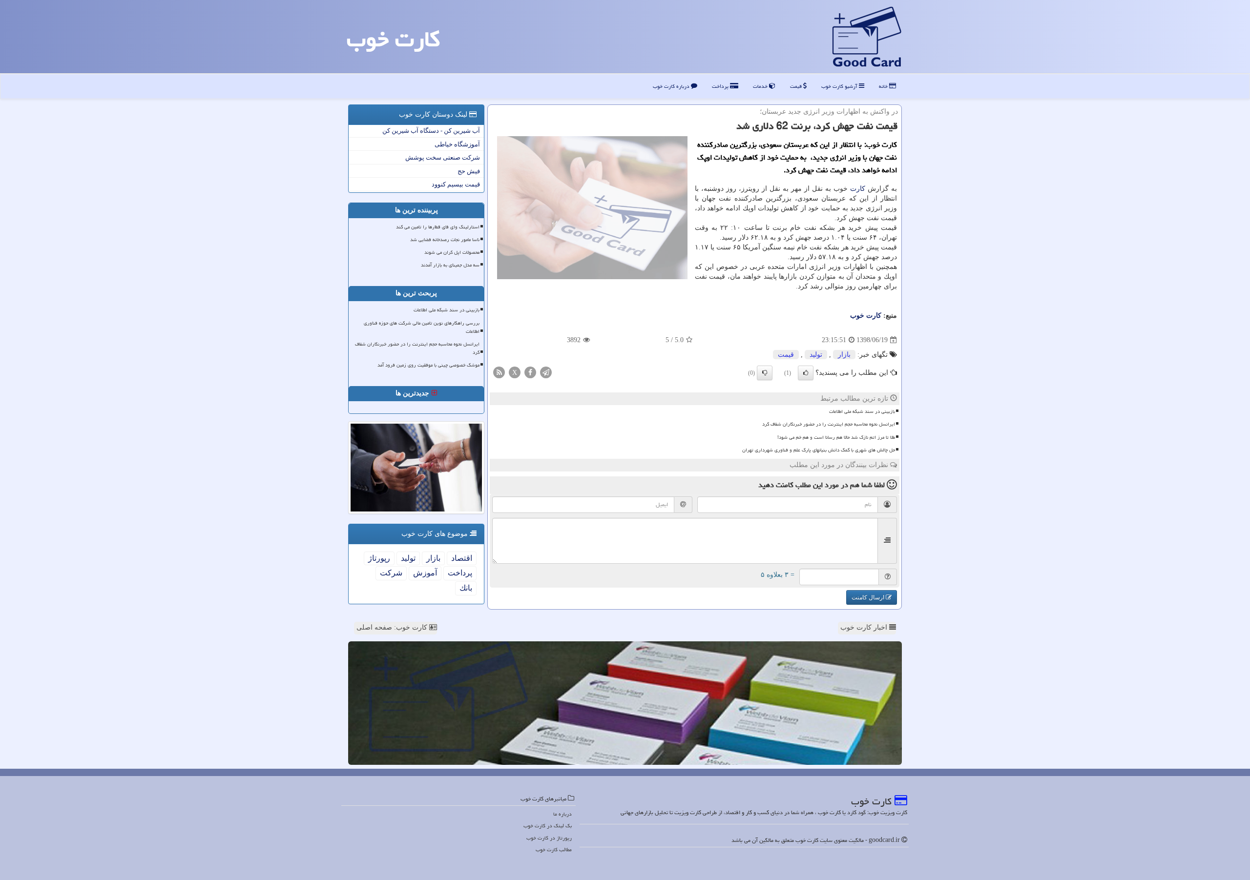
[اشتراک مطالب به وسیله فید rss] (499, 372)
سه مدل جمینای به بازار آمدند (450, 265)
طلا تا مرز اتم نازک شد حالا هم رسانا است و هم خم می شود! (836, 437)
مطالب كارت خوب (554, 849)
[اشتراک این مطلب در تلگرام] (546, 372)
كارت (857, 188)
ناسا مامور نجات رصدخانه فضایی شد (444, 240)
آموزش (425, 573)
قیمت (796, 86)
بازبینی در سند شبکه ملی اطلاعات (862, 411)
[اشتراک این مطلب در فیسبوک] (530, 372)
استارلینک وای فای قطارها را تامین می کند (437, 227)
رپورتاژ (379, 558)
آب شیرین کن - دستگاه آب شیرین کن (431, 130)
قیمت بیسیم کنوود (456, 184)
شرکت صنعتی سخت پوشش (442, 157)
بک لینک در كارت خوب (547, 825)
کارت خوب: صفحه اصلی (392, 627)
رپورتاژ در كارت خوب (549, 838)
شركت (391, 573)
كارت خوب (393, 39)
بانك (465, 588)
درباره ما (562, 814)
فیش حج (469, 171)
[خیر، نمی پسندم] (764, 373)
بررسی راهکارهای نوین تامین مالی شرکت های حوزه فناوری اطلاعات (421, 327)
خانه (884, 86)
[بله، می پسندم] (805, 373)
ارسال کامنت (869, 597)
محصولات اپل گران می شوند (451, 252)
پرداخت (721, 86)
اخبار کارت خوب (864, 627)
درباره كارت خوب (672, 86)
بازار (844, 354)
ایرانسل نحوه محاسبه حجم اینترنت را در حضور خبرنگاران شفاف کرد (828, 424)
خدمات (761, 86)
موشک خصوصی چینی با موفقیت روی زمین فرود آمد (428, 365)
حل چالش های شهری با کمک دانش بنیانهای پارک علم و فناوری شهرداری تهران (818, 450)
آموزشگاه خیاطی (457, 144)
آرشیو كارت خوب (840, 86)
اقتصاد (461, 558)
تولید (816, 354)
